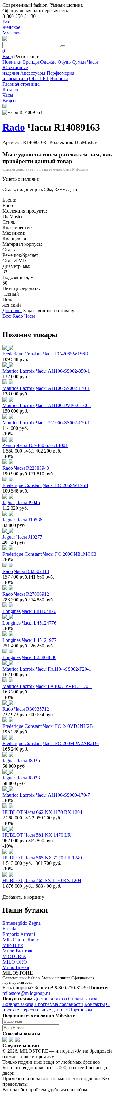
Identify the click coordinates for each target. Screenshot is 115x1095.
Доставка (12, 310)
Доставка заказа (50, 998)
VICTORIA (14, 956)
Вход (7, 56)
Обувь (64, 62)
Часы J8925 (28, 760)
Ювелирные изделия (15, 70)
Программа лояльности (58, 1004)
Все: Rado (12, 316)
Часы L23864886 (39, 657)
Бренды (31, 62)
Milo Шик (12, 945)
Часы (92, 62)
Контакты (94, 1004)
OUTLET (39, 78)
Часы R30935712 (31, 709)
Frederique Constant (22, 353)
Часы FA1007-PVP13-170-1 (64, 686)
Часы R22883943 (31, 468)
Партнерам (80, 1009)
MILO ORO (14, 961)
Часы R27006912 (31, 594)
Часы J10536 (29, 519)
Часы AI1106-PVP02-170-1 (63, 405)
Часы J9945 (28, 502)
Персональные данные (44, 1009)
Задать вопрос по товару (48, 310)
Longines (11, 611)
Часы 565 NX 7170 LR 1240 (53, 857)
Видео (9, 100)
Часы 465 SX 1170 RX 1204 (52, 880)
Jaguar (8, 502)
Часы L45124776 (39, 623)
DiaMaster (86, 142)
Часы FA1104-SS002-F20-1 (63, 669)
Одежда (48, 62)
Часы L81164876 (39, 611)
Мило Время (15, 967)
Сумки (79, 62)
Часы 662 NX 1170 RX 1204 (53, 812)
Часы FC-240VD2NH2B (68, 726)
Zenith (8, 445)
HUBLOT (12, 812)
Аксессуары (32, 73)
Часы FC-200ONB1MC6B (70, 554)
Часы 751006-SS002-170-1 (63, 422)
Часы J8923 (28, 777)
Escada (9, 928)
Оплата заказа (82, 998)
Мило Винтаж (17, 950)
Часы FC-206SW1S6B (65, 353)
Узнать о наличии (21, 179)
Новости (59, 78)
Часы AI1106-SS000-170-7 (63, 795)
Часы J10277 (29, 537)
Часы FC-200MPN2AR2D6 (71, 743)
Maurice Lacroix (18, 371)
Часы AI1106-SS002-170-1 (63, 388)
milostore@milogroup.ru (26, 993)
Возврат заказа (17, 1004)
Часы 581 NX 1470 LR (47, 835)
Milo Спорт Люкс (20, 939)
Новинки (12, 62)
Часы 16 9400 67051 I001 (42, 445)
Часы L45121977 (39, 640)
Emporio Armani (18, 934)
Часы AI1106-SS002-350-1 (63, 371)
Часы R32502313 (31, 571)
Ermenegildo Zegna (21, 923)
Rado (13, 127)
